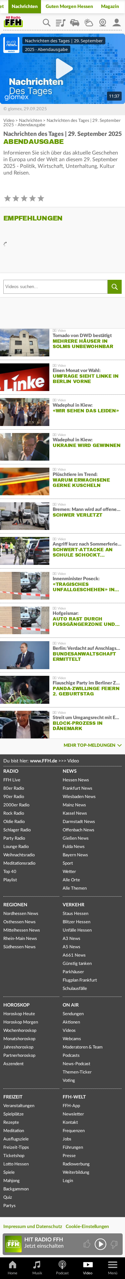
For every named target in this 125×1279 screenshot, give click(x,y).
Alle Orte (71, 880)
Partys (9, 1206)
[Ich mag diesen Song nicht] (113, 1244)
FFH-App (71, 1106)
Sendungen (73, 1014)
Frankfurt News (77, 788)
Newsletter (73, 1114)
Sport (68, 863)
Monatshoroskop (19, 1039)
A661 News (74, 955)
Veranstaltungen (18, 1106)
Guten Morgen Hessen (69, 6)
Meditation (13, 1131)
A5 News (71, 947)
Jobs (67, 1139)
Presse (69, 1156)
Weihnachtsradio (19, 855)
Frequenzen (74, 1131)
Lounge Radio (16, 847)
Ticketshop (13, 1156)
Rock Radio (13, 813)
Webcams (72, 1039)
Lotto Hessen (16, 1164)
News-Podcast (76, 1064)
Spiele (9, 1172)
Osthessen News (19, 922)
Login (68, 1181)
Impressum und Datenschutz (32, 1226)
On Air (71, 1005)
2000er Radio (16, 805)
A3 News (71, 939)
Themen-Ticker (77, 1072)
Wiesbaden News (79, 797)
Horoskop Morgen (20, 1022)
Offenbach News (78, 830)
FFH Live (11, 780)
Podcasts (71, 1056)
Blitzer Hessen (76, 922)
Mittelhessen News (21, 930)
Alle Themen (75, 888)
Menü (112, 1273)
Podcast (62, 1273)
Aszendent (13, 1064)
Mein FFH (117, 20)
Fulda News (74, 847)
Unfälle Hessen (77, 930)
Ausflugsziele (16, 1139)
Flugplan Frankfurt (80, 980)
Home (12, 1273)
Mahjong (11, 1181)
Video (8, 121)
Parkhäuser (73, 972)
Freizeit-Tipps (16, 1147)
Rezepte (11, 1122)
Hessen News (76, 780)
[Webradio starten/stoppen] (100, 1244)
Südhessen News (19, 947)
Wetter (89, 20)
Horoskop (16, 1005)
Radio (10, 771)
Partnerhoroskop (19, 1056)
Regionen (15, 905)
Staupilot (75, 20)
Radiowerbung (76, 1164)
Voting (69, 1080)
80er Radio (13, 788)
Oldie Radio (14, 822)
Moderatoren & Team (83, 1047)
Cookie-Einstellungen (87, 1226)
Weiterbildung (76, 1172)
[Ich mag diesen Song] (87, 1244)
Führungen (73, 1147)
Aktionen (71, 1022)
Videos (69, 1031)
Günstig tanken (77, 964)
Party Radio (14, 838)
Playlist (61, 20)
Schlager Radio (17, 830)
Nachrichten (25, 6)
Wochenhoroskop (19, 1031)
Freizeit (12, 1097)
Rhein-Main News (20, 939)
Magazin (110, 6)
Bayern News (75, 855)
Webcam (103, 20)
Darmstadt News (79, 822)
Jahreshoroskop (18, 1047)
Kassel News (75, 813)
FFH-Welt (74, 1097)
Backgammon (16, 1189)
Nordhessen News (20, 914)
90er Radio (13, 797)
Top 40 (9, 872)
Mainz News (74, 805)
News (70, 771)
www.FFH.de (43, 761)
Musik (37, 1273)
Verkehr (73, 905)
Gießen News (76, 838)
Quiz (7, 1197)
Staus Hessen (75, 914)
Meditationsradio (19, 863)
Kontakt (70, 1122)
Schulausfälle (75, 989)
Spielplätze (13, 1114)
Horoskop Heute (19, 1014)
